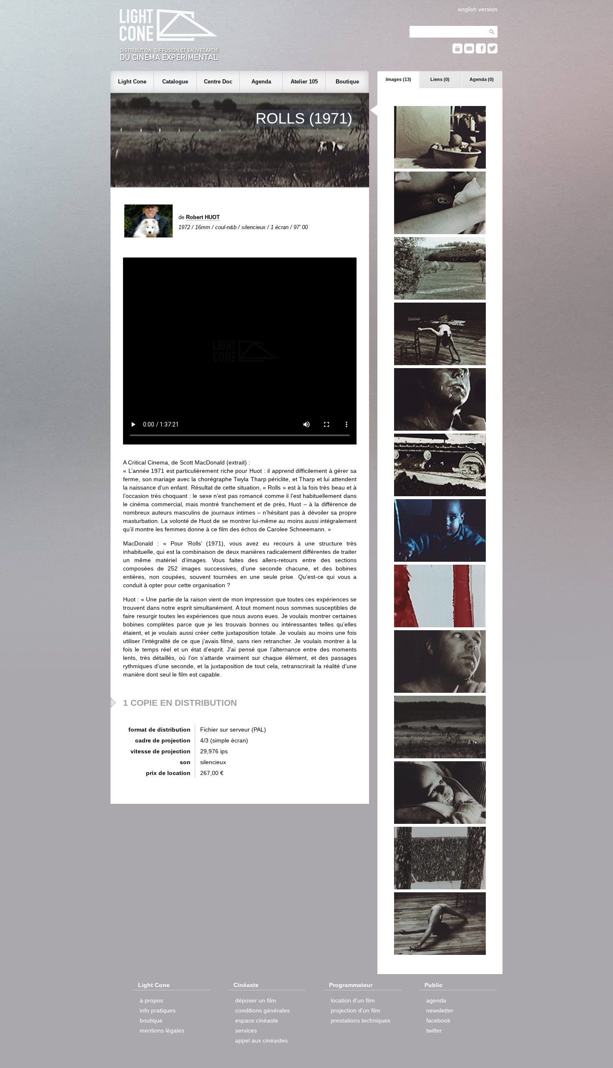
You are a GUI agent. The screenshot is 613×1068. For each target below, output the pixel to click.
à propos (151, 1000)
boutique (151, 1020)
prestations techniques (360, 1020)
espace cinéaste (256, 1020)
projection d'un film (355, 1010)
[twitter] (492, 51)
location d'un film (353, 1000)
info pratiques (158, 1010)
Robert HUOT (203, 217)
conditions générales (262, 1010)
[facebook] (481, 51)
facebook (438, 1020)
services (246, 1030)
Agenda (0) (482, 79)
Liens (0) (440, 79)
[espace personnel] (457, 51)
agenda (436, 1000)
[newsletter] (469, 51)
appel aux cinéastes (261, 1040)
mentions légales (162, 1030)
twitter (434, 1030)
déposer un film (255, 1000)
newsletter (439, 1010)
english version (477, 9)
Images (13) (398, 79)
